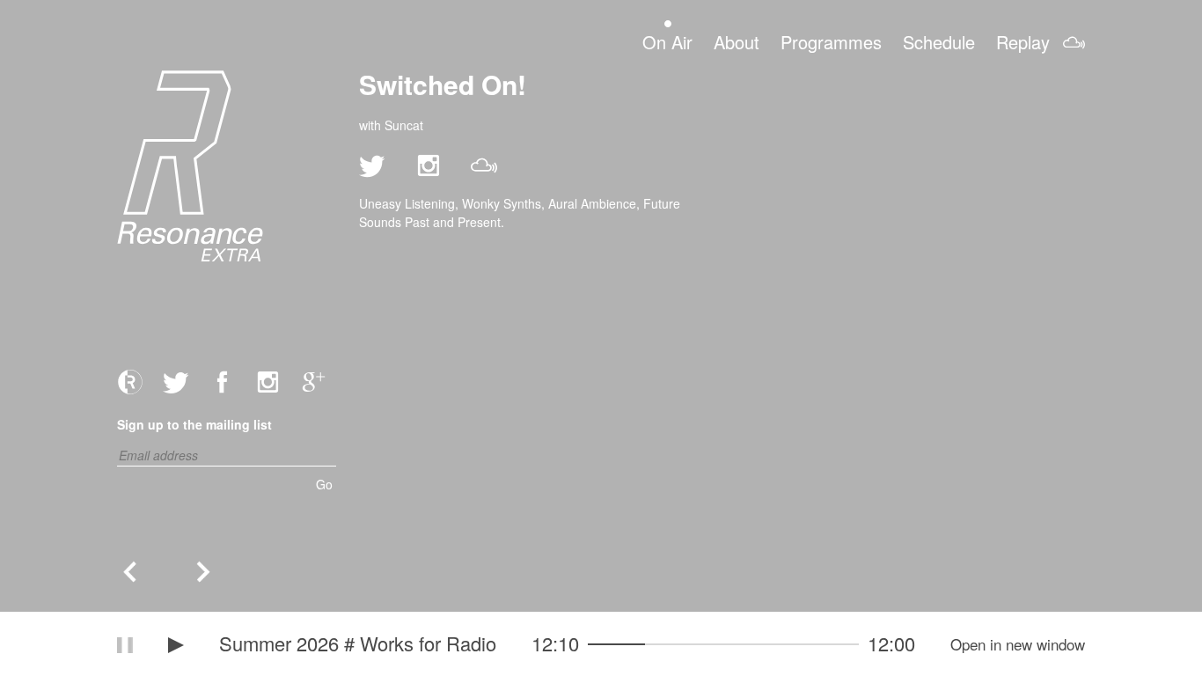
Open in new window (1017, 644)
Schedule (939, 41)
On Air (667, 41)
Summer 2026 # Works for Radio (357, 643)
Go (324, 484)
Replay (1023, 41)
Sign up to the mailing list (194, 424)
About (736, 41)
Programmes (831, 41)
